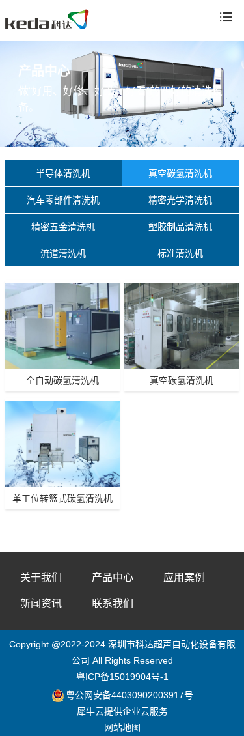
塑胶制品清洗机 (180, 226)
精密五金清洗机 (63, 226)
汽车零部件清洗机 (63, 200)
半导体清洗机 (63, 173)
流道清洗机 (63, 253)
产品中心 (112, 577)
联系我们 (112, 603)
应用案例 (184, 577)
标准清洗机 (180, 253)
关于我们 (41, 577)
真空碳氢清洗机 (180, 173)
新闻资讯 (41, 603)
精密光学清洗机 (180, 200)
